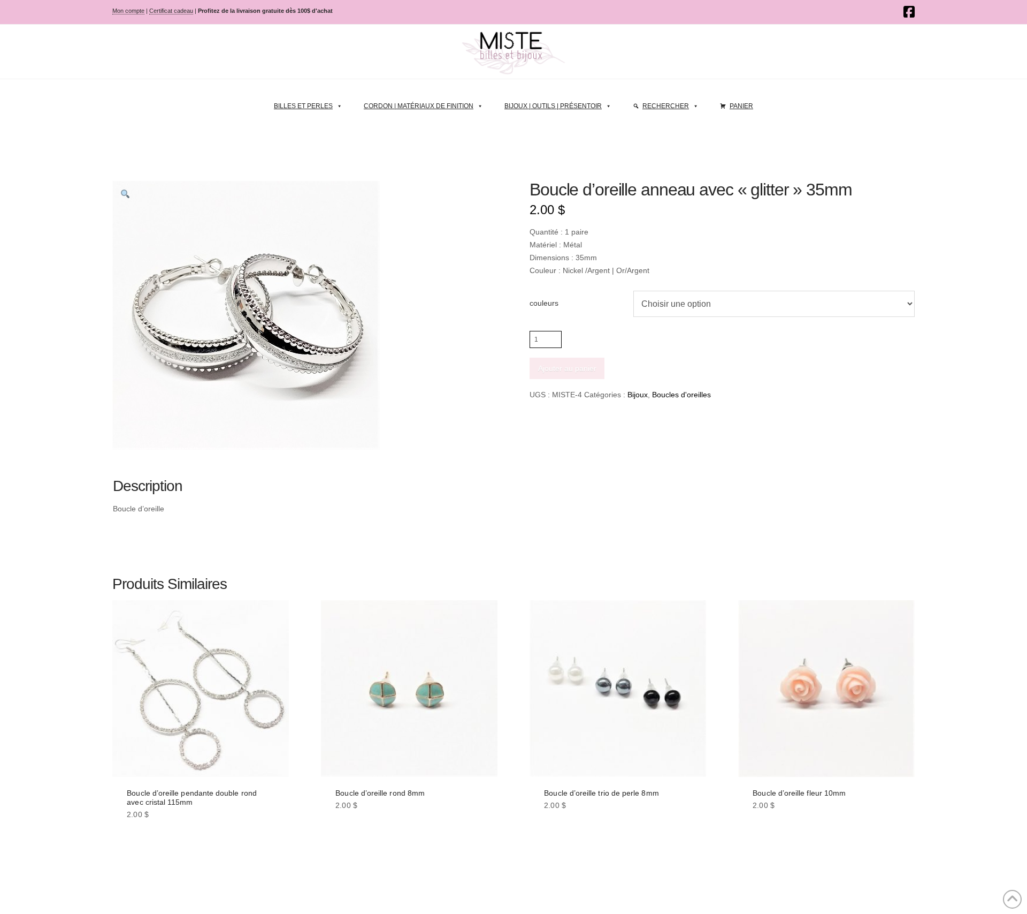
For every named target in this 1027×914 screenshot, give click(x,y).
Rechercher (665, 106)
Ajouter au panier (567, 368)
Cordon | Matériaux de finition (418, 106)
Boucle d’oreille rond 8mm (380, 793)
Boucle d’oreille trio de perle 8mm (601, 793)
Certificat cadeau (171, 10)
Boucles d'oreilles (681, 394)
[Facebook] (909, 11)
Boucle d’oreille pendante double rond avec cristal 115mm (192, 797)
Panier (741, 106)
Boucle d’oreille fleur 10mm (799, 793)
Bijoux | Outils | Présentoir (553, 106)
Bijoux (637, 394)
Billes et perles (303, 106)
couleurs (544, 303)
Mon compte (128, 10)
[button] (125, 194)
